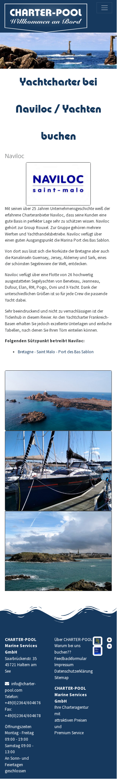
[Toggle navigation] (104, 7)
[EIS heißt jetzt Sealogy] (97, 651)
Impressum (64, 664)
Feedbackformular (70, 658)
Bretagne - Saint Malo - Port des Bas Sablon (56, 352)
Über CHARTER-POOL (73, 639)
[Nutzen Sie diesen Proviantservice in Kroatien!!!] (109, 639)
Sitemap (61, 677)
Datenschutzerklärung (73, 671)
